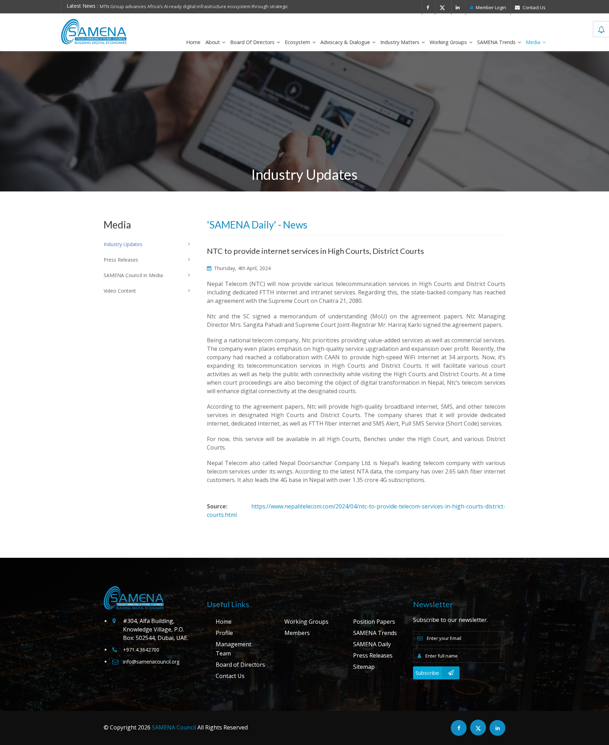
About (213, 42)
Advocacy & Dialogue (345, 42)
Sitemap (364, 667)
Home (193, 42)
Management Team (233, 648)
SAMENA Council (174, 727)
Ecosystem (298, 42)
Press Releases (373, 655)
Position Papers (374, 621)
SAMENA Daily (372, 644)
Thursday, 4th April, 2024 (242, 268)
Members (297, 633)
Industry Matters (400, 42)
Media (534, 42)
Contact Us (534, 7)
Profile (224, 633)
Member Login (490, 7)
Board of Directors (253, 42)
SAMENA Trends (497, 42)
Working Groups (449, 42)
